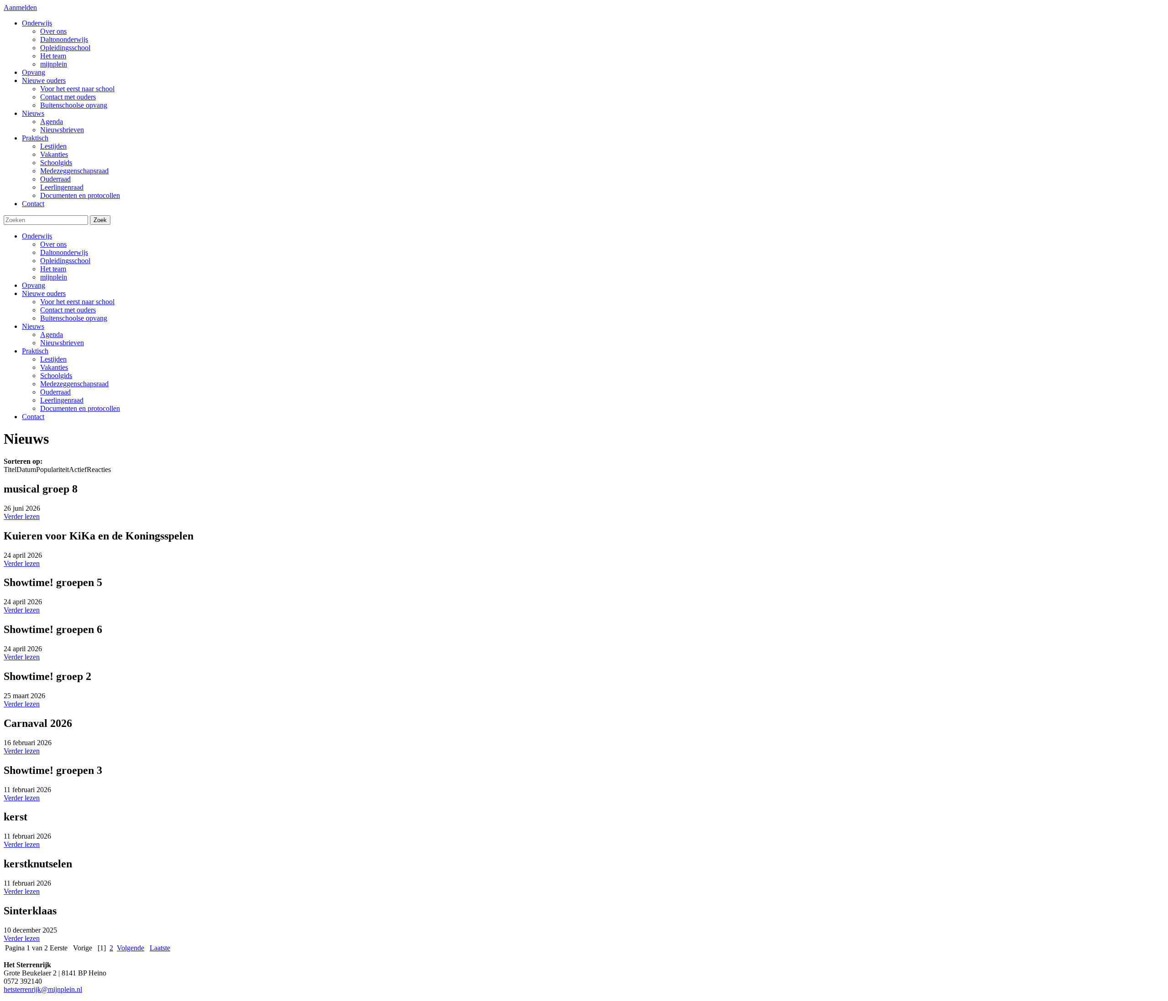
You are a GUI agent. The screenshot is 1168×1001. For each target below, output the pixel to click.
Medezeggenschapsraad (74, 384)
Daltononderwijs (64, 252)
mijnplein (53, 277)
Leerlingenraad (61, 400)
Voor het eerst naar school (77, 302)
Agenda (51, 334)
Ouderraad (55, 392)
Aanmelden (20, 7)
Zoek (100, 220)
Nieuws (33, 326)
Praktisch (35, 351)
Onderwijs (37, 236)
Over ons (53, 244)
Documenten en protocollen (80, 408)
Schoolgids (56, 375)
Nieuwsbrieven (62, 343)
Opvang (33, 285)
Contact (33, 416)
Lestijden (53, 359)
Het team (53, 269)
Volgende (130, 948)
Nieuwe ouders (44, 293)
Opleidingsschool (65, 261)
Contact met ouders (68, 310)
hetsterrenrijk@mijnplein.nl (43, 989)
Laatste (160, 948)
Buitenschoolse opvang (73, 318)
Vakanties (54, 367)
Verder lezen (22, 516)
